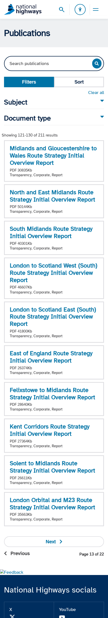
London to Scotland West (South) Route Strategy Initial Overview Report (53, 272)
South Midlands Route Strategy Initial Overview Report (51, 232)
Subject (15, 102)
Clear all (96, 92)
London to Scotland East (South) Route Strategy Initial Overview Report (53, 316)
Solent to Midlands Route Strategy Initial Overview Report (52, 467)
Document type (27, 118)
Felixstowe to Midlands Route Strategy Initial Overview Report (52, 393)
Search (96, 63)
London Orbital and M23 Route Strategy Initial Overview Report (52, 503)
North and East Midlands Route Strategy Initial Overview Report (52, 196)
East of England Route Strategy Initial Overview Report (51, 357)
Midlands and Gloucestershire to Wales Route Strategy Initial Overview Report (53, 155)
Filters (29, 81)
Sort (79, 81)
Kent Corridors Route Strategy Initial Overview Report (49, 430)
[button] (11, 572)
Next (51, 541)
